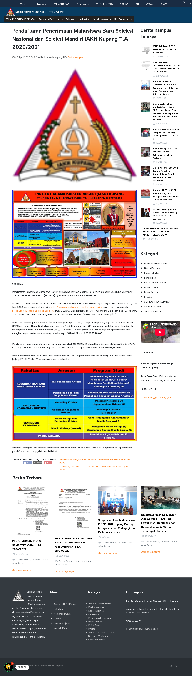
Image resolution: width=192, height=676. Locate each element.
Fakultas (70, 19)
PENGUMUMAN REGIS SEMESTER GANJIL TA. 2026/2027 (165, 49)
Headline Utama (40, 559)
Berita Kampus (75, 57)
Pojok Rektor (151, 292)
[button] (21, 125)
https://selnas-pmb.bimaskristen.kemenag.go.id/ (76, 307)
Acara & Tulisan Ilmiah (155, 263)
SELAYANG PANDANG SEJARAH (21, 19)
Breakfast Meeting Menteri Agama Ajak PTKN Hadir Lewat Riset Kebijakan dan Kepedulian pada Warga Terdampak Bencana (158, 523)
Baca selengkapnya (21, 570)
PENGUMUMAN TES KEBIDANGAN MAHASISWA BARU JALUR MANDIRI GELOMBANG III (160, 231)
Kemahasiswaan (100, 19)
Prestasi (148, 297)
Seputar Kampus (152, 311)
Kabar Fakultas (152, 273)
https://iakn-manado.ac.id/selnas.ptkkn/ (33, 310)
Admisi (83, 19)
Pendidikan (150, 277)
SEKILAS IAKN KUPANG (157, 301)
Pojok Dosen (151, 287)
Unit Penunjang (121, 19)
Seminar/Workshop (154, 306)
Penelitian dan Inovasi (155, 282)
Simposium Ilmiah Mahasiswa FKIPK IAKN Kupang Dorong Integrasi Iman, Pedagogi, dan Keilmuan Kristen (165, 87)
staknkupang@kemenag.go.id (156, 397)
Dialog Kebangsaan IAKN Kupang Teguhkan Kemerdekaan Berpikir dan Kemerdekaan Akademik (165, 174)
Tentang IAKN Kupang (49, 19)
